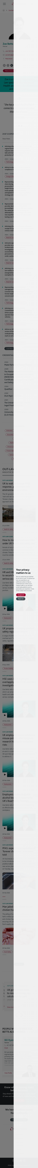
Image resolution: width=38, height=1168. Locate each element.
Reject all (20, 599)
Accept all (21, 595)
